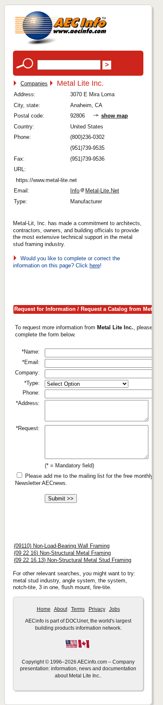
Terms (78, 609)
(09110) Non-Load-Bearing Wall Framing (62, 546)
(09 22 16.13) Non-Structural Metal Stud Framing (72, 560)
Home (44, 609)
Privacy (97, 609)
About (60, 609)
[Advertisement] (88, 285)
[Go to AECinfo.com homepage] (60, 44)
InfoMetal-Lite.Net (94, 190)
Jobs (114, 609)
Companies (34, 83)
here (94, 265)
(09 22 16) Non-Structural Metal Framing (62, 553)
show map (114, 116)
